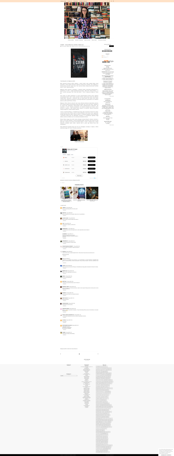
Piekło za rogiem (107, 408)
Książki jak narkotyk (65, 254)
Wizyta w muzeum (86, 401)
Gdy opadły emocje (105, 381)
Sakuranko (108, 116)
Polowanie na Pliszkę (99, 413)
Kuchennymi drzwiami (99, 393)
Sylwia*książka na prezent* (67, 246)
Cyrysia (63, 265)
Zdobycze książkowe (87, 405)
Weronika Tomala (65, 286)
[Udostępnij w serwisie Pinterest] (64, 183)
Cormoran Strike (104, 371)
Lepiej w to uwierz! (104, 396)
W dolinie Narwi (98, 438)
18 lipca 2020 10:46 (70, 281)
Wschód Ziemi (105, 443)
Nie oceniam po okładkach (66, 328)
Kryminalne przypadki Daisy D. (100, 391)
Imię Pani (104, 383)
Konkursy (86, 379)
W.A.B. (89, 46)
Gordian (111, 381)
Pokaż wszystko (112, 96)
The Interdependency (104, 433)
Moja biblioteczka (86, 382)
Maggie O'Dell (105, 398)
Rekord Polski (87, 393)
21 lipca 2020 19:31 (69, 332)
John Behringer (98, 386)
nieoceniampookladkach (67, 325)
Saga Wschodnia (109, 418)
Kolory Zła (77, 46)
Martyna (64, 212)
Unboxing (86, 398)
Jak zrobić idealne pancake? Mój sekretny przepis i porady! (108, 113)
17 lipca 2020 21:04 (67, 223)
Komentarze (104, 57)
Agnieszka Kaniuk (65, 308)
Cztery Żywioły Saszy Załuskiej (106, 376)
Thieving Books (65, 303)
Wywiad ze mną (86, 403)
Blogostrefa (86, 371)
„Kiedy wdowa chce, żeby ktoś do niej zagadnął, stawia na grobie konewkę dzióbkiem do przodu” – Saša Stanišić (108, 92)
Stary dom (108, 423)
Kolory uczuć (109, 388)
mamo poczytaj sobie (107, 121)
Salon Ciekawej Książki (86, 394)
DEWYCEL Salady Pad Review (107, 118)
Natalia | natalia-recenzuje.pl (68, 314)
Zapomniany (97, 450)
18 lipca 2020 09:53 (69, 265)
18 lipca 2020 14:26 (72, 303)
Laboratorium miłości (106, 393)
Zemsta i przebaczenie (104, 450)
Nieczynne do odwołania (99, 403)
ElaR (63, 223)
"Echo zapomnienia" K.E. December (107, 74)
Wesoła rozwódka (98, 440)
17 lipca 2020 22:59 (76, 246)
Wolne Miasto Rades (99, 443)
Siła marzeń (108, 122)
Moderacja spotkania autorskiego (87, 381)
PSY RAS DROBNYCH (108, 101)
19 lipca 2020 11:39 (78, 314)
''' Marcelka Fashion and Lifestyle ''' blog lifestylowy (108, 76)
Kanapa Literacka (86, 378)
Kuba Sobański (108, 391)
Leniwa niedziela (98, 396)
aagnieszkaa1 (65, 228)
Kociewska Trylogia (98, 388)
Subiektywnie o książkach (107, 81)
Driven (108, 378)
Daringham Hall (98, 378)
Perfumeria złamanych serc (100, 408)
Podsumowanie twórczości (86, 386)
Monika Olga (64, 270)
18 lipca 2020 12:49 (70, 292)
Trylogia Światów (104, 435)
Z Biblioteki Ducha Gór (99, 448)
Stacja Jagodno (103, 423)
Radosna (64, 251)
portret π (64, 292)
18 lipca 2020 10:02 (71, 270)
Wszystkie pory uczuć (99, 445)
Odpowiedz (64, 215)
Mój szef (105, 401)
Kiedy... (107, 386)
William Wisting (105, 440)
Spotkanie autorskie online (87, 397)
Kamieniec (103, 386)
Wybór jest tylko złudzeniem (107, 445)
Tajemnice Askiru (104, 428)
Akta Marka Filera (104, 366)
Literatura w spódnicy (99, 398)
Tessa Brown (98, 433)
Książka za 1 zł (86, 380)
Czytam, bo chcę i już (107, 89)
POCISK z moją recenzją (86, 384)
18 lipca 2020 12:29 (72, 286)
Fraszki (87, 375)
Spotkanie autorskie (87, 396)
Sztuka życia (98, 428)
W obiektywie (87, 399)
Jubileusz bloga (86, 377)
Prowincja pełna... (106, 413)
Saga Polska (103, 418)
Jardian (63, 207)
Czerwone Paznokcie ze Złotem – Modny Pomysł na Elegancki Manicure (108, 78)
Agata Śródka (98, 366)
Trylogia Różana (98, 435)
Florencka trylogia (99, 381)
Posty (103, 55)
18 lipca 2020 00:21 (69, 251)
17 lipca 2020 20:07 (69, 212)
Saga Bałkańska (98, 418)
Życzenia (86, 407)
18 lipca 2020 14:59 (72, 308)
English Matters (86, 373)
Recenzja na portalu (87, 392)
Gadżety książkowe (86, 376)
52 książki (86, 367)
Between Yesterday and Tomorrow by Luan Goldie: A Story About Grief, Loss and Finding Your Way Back (108, 107)
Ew (62, 258)
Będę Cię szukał (98, 371)
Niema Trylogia (106, 403)
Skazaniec (97, 423)
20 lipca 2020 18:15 (75, 325)
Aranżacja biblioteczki (86, 369)
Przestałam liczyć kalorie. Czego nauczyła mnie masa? (108, 69)
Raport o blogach (86, 390)
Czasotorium (98, 376)
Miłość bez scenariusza (99, 401)
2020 (74, 46)
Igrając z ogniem (98, 383)
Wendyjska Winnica (104, 438)
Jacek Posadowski (108, 383)
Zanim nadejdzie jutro (107, 448)
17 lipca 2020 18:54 (69, 207)
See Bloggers (87, 395)
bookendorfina (107, 100)
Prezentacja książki (86, 388)
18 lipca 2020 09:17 (67, 258)
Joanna (63, 332)
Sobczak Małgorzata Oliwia (83, 46)
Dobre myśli (103, 378)
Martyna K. (64, 281)
